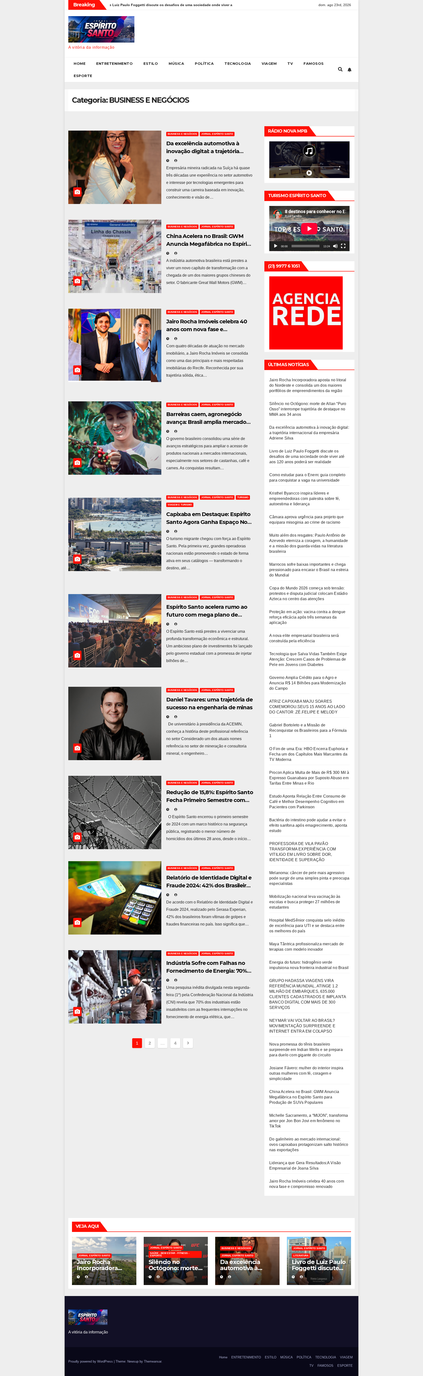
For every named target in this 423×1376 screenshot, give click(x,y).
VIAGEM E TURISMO (180, 504)
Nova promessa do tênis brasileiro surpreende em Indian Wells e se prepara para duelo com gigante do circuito (306, 1049)
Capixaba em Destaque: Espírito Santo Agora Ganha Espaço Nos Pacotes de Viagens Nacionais (208, 522)
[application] (309, 228)
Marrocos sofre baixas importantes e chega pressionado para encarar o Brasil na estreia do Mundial (308, 569)
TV (290, 63)
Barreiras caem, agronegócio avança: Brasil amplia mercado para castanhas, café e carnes (206, 422)
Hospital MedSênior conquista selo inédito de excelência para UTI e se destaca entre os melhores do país (307, 925)
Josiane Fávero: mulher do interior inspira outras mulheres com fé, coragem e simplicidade (306, 1073)
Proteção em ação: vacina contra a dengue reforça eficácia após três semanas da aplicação (307, 617)
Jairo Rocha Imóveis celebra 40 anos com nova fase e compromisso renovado (206, 329)
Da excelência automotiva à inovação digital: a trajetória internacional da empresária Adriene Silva (309, 432)
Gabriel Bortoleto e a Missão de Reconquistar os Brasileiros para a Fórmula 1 (308, 730)
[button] (340, 69)
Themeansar (152, 1361)
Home (79, 63)
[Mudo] (335, 246)
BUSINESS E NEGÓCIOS (182, 134)
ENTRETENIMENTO (114, 63)
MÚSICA (176, 63)
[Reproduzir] (275, 246)
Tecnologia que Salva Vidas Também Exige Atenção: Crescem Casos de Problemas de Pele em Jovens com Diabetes (308, 659)
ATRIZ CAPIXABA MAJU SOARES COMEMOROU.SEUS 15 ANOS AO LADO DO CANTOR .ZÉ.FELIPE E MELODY (307, 706)
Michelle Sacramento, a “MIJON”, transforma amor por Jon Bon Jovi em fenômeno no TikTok (308, 1120)
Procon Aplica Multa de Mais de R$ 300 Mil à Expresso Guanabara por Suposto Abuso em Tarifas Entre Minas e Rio (309, 777)
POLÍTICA (204, 63)
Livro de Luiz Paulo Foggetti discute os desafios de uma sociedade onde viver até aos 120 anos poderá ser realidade (306, 456)
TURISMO (242, 497)
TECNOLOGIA (237, 63)
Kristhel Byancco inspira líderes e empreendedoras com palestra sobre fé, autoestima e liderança (304, 498)
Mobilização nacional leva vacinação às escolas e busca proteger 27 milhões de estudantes (305, 901)
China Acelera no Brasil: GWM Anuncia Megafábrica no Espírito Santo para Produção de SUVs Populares (304, 1097)
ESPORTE (83, 76)
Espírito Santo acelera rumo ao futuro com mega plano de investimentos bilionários (206, 615)
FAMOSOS (314, 63)
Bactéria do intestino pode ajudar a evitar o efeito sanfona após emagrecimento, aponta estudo (308, 825)
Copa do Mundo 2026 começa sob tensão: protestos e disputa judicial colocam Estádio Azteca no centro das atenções (308, 593)
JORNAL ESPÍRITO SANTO (217, 134)
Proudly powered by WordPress (91, 1361)
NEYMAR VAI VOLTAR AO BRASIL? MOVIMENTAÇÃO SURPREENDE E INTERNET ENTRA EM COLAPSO (302, 1025)
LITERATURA (300, 1255)
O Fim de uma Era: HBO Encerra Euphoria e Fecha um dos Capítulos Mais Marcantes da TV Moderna (308, 754)
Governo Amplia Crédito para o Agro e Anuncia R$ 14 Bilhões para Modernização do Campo (307, 683)
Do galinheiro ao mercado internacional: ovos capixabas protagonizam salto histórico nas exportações (308, 1144)
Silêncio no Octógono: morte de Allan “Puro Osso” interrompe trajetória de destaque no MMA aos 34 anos (307, 409)
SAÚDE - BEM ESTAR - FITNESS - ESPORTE (169, 1254)
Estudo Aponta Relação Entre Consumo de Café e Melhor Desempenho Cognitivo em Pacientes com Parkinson (307, 801)
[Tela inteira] (343, 246)
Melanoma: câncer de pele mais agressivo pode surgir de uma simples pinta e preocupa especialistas (309, 878)
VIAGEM (269, 63)
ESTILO (150, 63)
